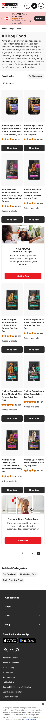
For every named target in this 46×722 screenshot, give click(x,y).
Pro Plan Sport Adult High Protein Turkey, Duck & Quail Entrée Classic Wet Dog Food (11, 130)
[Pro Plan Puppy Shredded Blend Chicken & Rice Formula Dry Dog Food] (12, 299)
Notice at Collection (11, 663)
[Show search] (27, 6)
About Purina (12, 597)
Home (4, 28)
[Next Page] (42, 553)
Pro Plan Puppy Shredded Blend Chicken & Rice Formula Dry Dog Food (9, 325)
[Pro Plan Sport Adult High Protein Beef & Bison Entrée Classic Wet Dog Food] (34, 106)
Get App (39, 18)
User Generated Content (12, 692)
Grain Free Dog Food (13, 580)
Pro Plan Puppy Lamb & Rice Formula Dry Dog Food (34, 394)
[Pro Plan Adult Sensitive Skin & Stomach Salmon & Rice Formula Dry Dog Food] (12, 440)
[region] (23, 711)
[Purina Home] (13, 6)
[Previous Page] (22, 553)
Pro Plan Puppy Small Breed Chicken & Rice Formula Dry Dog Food (34, 323)
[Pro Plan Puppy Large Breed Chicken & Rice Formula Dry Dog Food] (12, 371)
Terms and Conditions (11, 658)
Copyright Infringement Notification (17, 687)
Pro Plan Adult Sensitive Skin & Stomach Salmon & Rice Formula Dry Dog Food (11, 466)
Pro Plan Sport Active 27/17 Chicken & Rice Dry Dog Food (34, 463)
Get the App (23, 276)
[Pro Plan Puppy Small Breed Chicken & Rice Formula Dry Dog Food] (34, 299)
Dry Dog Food (9, 574)
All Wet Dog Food (28, 574)
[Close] (2, 18)
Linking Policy (8, 682)
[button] (12, 148)
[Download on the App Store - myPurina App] (10, 640)
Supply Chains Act (10, 697)
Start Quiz (23, 540)
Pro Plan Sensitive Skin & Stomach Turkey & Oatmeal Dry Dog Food (32, 193)
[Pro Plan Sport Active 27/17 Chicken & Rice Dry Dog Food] (34, 440)
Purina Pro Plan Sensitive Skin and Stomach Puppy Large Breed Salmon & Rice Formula (11, 195)
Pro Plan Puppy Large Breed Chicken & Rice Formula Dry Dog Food (11, 395)
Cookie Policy (30, 719)
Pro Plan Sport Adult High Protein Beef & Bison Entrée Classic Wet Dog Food (33, 130)
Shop (8, 624)
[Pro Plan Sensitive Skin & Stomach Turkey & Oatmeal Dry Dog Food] (34, 169)
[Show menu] (41, 6)
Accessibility (8, 672)
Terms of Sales (9, 677)
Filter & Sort (37, 76)
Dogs (11, 28)
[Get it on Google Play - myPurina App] (27, 640)
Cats (7, 615)
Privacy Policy (8, 667)
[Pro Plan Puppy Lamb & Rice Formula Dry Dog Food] (34, 371)
